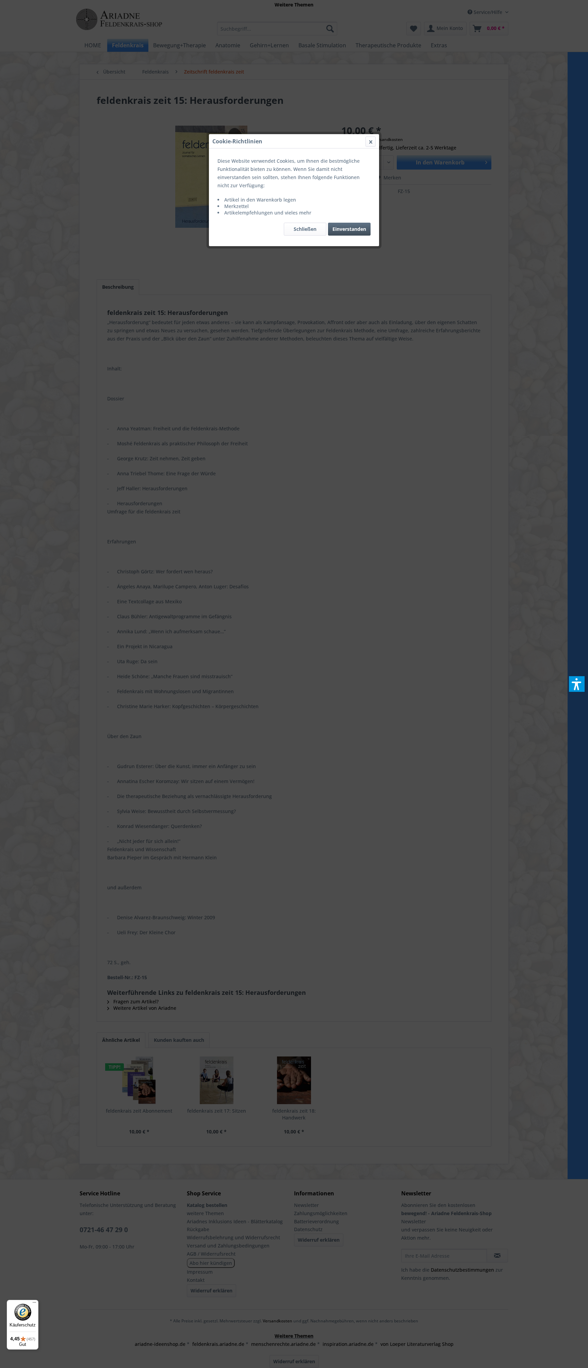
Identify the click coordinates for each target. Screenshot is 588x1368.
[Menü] (34, 1304)
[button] (577, 684)
